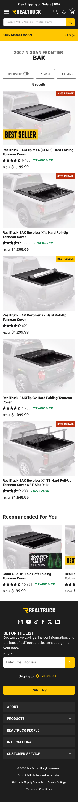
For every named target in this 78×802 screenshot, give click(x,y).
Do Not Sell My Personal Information (39, 775)
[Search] (70, 22)
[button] (39, 707)
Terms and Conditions (39, 789)
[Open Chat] (55, 12)
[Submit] (70, 662)
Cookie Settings (57, 782)
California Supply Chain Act (28, 782)
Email (7, 654)
